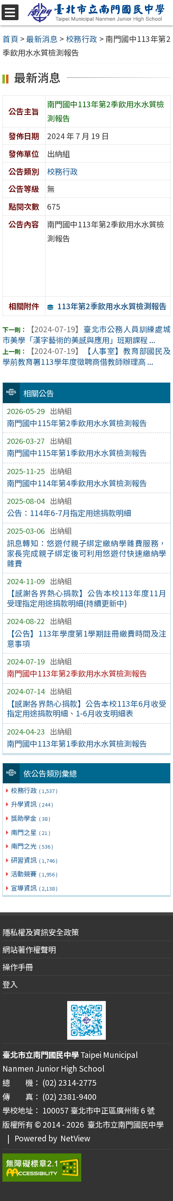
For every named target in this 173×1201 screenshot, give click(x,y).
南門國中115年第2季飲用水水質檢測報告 (77, 423)
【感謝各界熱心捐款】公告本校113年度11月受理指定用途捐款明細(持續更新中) (87, 598)
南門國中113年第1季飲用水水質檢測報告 (77, 743)
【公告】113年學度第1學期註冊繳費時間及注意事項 (87, 638)
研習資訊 (34, 860)
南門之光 (32, 846)
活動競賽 (34, 873)
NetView (75, 1138)
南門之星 (30, 832)
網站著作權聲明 (29, 949)
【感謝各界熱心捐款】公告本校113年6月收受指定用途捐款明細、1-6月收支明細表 (87, 708)
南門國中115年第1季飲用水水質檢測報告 (77, 452)
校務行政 (34, 790)
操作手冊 (17, 966)
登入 (10, 984)
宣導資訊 (34, 888)
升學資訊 (32, 804)
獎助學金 (30, 818)
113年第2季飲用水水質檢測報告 (112, 306)
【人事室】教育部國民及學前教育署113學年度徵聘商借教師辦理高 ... (86, 356)
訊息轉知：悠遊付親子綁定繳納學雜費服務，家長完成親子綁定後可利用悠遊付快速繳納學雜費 (87, 553)
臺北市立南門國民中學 (124, 1124)
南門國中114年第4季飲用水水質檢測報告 (77, 483)
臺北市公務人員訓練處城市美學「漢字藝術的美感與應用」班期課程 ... (86, 334)
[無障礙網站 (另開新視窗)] (86, 1167)
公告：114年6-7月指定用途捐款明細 (69, 512)
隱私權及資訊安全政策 (40, 932)
